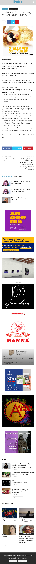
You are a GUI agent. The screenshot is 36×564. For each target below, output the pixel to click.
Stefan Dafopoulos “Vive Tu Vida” (9, 159)
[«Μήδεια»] (9, 530)
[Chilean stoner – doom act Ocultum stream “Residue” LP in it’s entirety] (6, 483)
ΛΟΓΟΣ (3, 185)
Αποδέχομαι (13, 561)
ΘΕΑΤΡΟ (4, 534)
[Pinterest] (17, 22)
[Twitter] (13, 22)
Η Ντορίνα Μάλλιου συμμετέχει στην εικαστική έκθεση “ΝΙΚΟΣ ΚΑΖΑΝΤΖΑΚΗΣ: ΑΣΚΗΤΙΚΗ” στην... (23, 465)
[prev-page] (3, 206)
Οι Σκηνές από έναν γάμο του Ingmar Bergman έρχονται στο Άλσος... (23, 473)
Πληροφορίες (22, 561)
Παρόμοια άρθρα (7, 176)
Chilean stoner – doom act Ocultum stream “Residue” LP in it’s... (22, 481)
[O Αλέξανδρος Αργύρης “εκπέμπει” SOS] (26, 513)
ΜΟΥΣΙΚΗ (11, 9)
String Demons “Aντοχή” (9, 520)
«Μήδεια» (5, 536)
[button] (3, 2)
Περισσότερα (18, 176)
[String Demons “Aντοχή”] (9, 513)
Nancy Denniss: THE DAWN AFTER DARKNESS (20, 182)
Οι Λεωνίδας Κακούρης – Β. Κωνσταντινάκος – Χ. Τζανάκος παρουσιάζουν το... (21, 490)
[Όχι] (34, 558)
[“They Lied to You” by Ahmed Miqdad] (6, 200)
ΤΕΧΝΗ (16, 9)
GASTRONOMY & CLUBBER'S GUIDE (25, 534)
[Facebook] (9, 22)
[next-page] (6, 206)
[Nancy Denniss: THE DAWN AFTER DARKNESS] (6, 183)
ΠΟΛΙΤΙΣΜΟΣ (5, 9)
